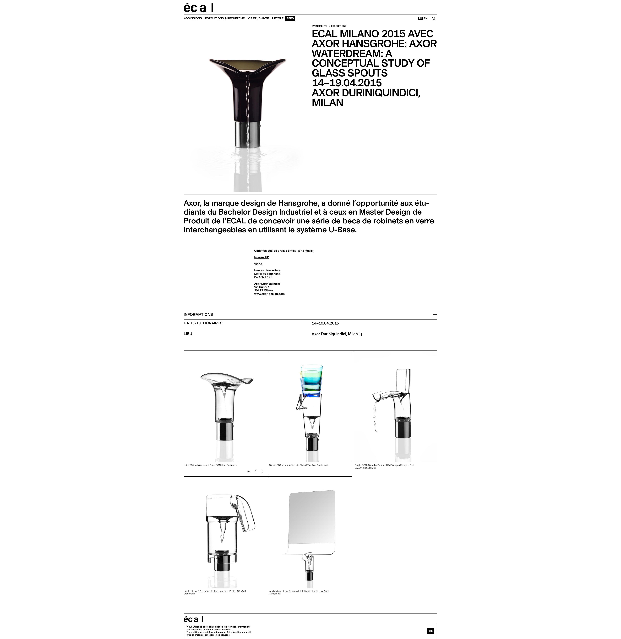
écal (193, 619)
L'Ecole (277, 18)
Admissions (193, 18)
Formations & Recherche (225, 18)
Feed (290, 18)
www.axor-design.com (269, 294)
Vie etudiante (258, 18)
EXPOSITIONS (339, 26)
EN (425, 18)
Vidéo (258, 264)
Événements (319, 26)
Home (198, 7)
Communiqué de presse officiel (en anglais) (284, 251)
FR (420, 18)
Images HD (261, 257)
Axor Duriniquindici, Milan (335, 333)
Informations (198, 314)
